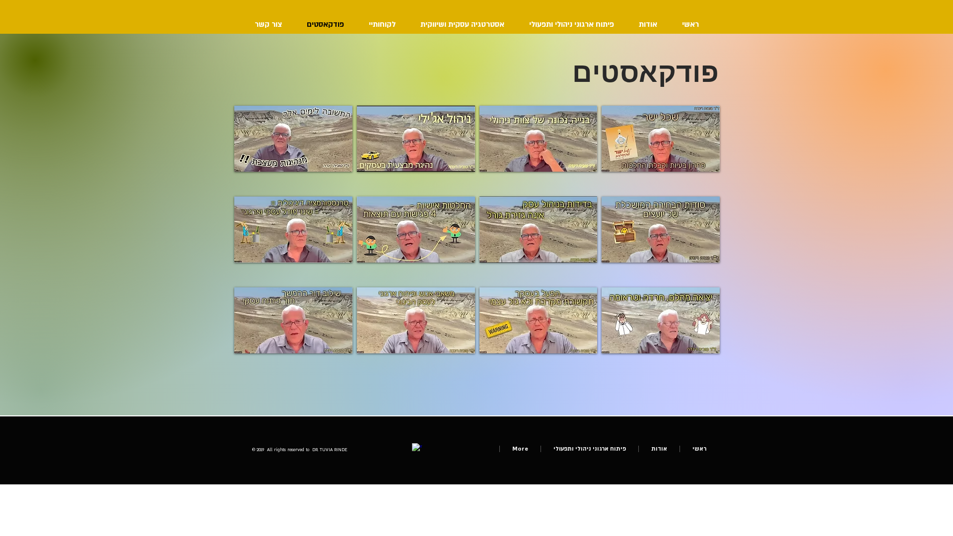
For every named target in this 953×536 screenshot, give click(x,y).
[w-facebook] (417, 448)
